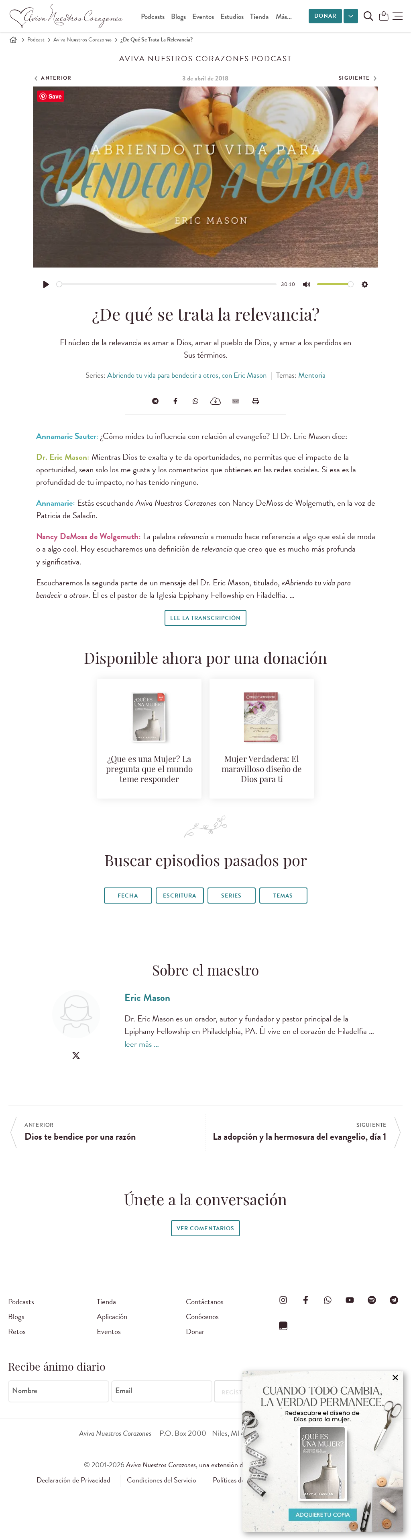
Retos (17, 1331)
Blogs (178, 17)
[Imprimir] (256, 401)
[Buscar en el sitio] (368, 16)
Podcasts (153, 17)
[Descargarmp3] (216, 401)
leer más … (141, 1044)
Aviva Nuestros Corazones (82, 39)
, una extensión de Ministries (227, 1464)
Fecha (128, 895)
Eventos (203, 17)
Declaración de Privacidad (73, 1480)
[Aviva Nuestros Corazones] (66, 16)
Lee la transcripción (205, 618)
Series (231, 895)
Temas (283, 895)
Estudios (232, 17)
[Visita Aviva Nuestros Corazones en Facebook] (305, 1300)
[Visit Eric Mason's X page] (76, 1055)
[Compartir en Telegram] (155, 401)
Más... (284, 17)
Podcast (36, 39)
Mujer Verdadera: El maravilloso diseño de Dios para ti (262, 770)
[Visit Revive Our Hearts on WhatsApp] (327, 1300)
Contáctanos (205, 1301)
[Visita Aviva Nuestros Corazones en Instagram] (283, 1300)
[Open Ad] (322, 1451)
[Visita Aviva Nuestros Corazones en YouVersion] (283, 1325)
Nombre (24, 1391)
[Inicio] (13, 40)
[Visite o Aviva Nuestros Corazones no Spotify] (372, 1300)
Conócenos (202, 1316)
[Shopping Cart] (384, 16)
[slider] (167, 284)
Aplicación (112, 1316)
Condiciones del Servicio (161, 1480)
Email (123, 1391)
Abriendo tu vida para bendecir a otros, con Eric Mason (187, 375)
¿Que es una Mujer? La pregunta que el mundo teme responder (149, 770)
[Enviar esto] (236, 401)
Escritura (179, 895)
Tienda (259, 17)
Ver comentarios (205, 1228)
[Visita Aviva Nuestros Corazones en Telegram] (394, 1300)
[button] (398, 16)
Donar (325, 16)
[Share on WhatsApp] (195, 401)
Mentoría (312, 375)
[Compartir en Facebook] (175, 401)
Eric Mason (147, 997)
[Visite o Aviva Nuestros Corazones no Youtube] (350, 1300)
